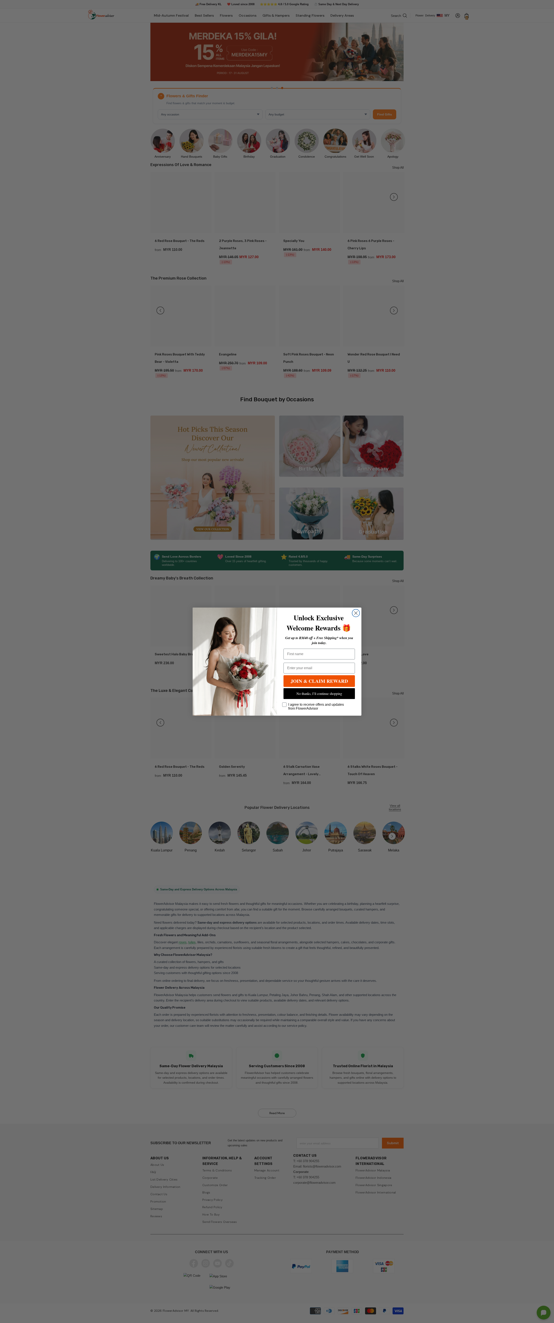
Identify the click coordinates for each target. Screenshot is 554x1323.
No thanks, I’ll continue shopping (319, 693)
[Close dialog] (356, 613)
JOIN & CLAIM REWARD (319, 681)
